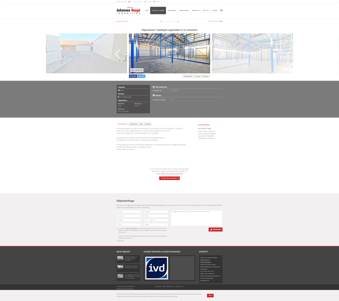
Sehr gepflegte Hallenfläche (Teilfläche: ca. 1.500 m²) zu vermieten (132, 276)
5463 (119, 106)
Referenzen (196, 10)
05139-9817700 (122, 1)
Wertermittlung (184, 10)
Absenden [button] (217, 229)
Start (146, 10)
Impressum (158, 286)
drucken (206, 76)
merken (198, 76)
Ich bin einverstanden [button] (169, 178)
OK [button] (210, 295)
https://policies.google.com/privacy (172, 174)
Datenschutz (179, 286)
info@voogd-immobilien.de (206, 138)
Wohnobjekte (172, 10)
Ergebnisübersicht (123, 21)
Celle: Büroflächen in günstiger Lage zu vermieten (131, 258)
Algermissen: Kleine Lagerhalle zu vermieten (132, 266)
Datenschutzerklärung (131, 228)
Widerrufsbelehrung (169, 286)
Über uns (206, 10)
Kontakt (214, 10)
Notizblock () (188, 76)
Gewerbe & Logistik (158, 10)
